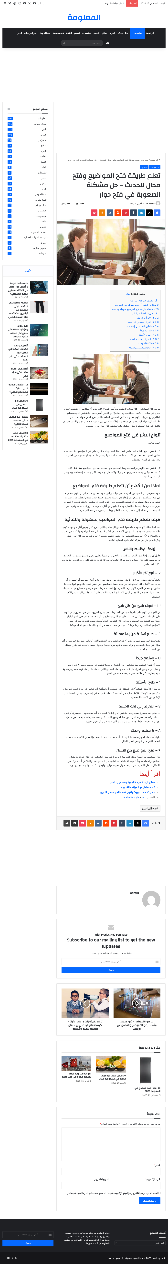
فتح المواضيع (149, 808)
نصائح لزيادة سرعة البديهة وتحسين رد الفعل (132, 782)
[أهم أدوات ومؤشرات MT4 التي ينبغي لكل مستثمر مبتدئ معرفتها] (39, 330)
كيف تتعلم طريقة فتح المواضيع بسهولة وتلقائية (135, 309)
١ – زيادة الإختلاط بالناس (145, 313)
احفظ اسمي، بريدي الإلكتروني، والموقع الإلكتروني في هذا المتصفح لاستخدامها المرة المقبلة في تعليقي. (112, 1193)
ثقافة (44, 221)
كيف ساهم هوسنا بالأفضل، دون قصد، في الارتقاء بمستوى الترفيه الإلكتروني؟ (18, 288)
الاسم (157, 1165)
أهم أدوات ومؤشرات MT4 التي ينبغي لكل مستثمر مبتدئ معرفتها (18, 331)
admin (152, 203)
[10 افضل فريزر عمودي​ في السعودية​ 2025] (145, 1070)
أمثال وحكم (123, 33)
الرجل (43, 188)
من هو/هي (41, 216)
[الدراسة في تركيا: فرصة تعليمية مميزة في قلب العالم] (76, 1063)
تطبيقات (42, 172)
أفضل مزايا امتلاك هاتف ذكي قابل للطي (19, 372)
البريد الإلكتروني (152, 1179)
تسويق (43, 242)
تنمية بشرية (58, 33)
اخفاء (128, 294)
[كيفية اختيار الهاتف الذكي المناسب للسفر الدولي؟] (39, 421)
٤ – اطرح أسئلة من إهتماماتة (142, 326)
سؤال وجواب (30, 33)
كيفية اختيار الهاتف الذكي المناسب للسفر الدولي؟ (18, 420)
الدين (19, 33)
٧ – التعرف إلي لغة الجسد (144, 339)
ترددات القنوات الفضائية (35, 237)
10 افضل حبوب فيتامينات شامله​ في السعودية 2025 (112, 1077)
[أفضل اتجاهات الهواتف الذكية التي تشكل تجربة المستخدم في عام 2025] (39, 350)
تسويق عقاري (39, 248)
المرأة (112, 33)
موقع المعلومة (113, 1258)
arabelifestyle (131, 797)
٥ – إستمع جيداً (149, 330)
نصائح (104, 33)
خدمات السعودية (38, 232)
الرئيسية (150, 33)
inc (143, 797)
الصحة (97, 33)
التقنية (69, 33)
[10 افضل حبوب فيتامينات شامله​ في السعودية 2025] (111, 1064)
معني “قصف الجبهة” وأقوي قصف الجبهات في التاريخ (127, 792)
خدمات (43, 226)
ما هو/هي (42, 140)
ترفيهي (43, 183)
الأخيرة (28, 270)
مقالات (43, 156)
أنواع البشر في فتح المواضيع (144, 300)
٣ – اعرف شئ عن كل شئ (143, 322)
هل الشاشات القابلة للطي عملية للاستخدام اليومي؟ (18, 388)
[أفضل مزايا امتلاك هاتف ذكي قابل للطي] (39, 373)
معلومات (138, 33)
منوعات (42, 253)
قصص (77, 33)
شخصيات (86, 33)
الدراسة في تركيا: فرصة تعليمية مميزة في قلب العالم (76, 1075)
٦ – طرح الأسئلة (149, 334)
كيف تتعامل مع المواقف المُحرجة (138, 787)
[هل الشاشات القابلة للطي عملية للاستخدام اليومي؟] (39, 389)
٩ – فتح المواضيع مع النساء (144, 347)
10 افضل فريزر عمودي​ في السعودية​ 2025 (147, 1089)
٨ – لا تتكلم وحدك (148, 343)
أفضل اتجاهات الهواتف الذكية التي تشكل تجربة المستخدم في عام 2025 (91, 3)
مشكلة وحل (45, 33)
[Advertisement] (84, 74)
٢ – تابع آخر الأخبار (148, 317)
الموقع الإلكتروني (101, 1179)
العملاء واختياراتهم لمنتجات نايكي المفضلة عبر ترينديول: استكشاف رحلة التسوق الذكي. (18, 310)
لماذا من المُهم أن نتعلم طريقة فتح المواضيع (137, 304)
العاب (43, 167)
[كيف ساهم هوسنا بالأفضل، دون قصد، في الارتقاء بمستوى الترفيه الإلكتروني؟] (39, 287)
